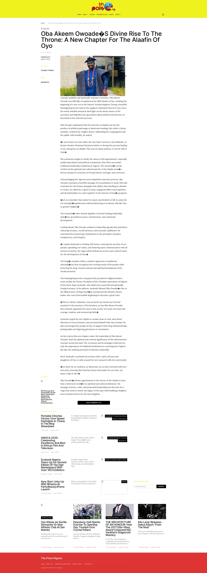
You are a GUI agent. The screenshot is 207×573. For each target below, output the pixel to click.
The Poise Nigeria (46, 493)
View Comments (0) (93, 402)
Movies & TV (122, 440)
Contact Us (88, 564)
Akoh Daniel (44, 430)
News (84, 14)
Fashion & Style (102, 14)
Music (111, 14)
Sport (117, 14)
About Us (49, 564)
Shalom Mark (45, 452)
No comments (47, 52)
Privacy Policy (77, 564)
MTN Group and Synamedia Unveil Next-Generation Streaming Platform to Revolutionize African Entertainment (48, 397)
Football (44, 517)
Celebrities (109, 416)
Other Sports (122, 419)
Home (79, 14)
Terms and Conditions (63, 564)
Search (161, 486)
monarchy (45, 82)
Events (92, 14)
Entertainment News (120, 416)
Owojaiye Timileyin (47, 70)
